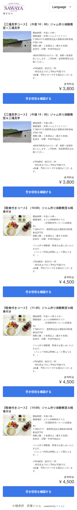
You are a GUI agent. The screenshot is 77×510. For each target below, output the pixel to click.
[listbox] (61, 7)
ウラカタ (60, 505)
